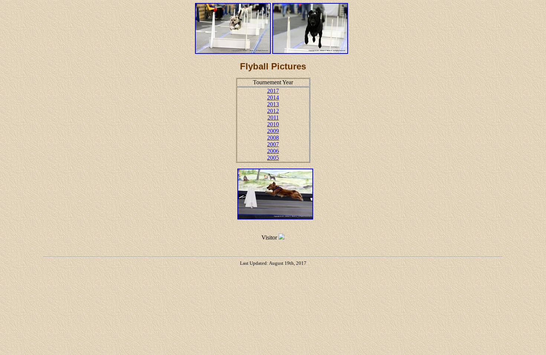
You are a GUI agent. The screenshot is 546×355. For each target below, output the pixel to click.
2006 (273, 151)
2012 (273, 111)
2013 (273, 104)
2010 (273, 124)
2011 (273, 117)
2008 (273, 137)
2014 (273, 97)
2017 (273, 91)
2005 (273, 157)
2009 (273, 131)
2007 (273, 144)
